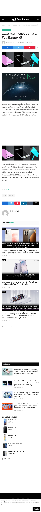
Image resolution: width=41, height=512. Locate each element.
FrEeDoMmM (11, 42)
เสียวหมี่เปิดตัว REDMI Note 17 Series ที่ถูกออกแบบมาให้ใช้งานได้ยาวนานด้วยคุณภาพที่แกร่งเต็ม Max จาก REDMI (26, 405)
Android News (6, 30)
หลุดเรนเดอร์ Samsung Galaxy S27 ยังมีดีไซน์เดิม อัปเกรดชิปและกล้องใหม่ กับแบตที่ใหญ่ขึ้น (19, 283)
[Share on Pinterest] (29, 47)
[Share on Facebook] (7, 47)
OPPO (4, 195)
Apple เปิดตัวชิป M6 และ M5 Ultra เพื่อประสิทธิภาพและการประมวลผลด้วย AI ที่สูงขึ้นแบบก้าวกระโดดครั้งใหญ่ (26, 383)
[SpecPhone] (20, 19)
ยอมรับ (36, 509)
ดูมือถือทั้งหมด (6, 459)
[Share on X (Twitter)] (18, 47)
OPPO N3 (11, 195)
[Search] (38, 19)
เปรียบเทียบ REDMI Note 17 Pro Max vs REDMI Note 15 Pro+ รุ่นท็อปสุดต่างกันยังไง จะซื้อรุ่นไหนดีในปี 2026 (20, 252)
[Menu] (3, 19)
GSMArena (9, 190)
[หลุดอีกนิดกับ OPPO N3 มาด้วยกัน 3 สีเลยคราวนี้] (20, 66)
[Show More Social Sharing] (37, 47)
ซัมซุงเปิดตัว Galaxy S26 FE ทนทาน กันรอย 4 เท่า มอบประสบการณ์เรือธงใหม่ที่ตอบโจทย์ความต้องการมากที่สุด (26, 371)
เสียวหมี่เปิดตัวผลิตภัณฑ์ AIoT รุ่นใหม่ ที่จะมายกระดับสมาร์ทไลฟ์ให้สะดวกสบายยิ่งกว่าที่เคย (26, 394)
